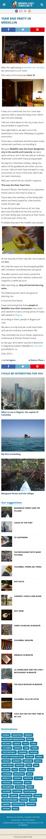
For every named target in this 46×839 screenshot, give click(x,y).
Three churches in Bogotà (27, 625)
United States (18, 804)
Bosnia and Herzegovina (13, 739)
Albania (6, 735)
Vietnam (6, 809)
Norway (17, 778)
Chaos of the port (23, 522)
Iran (36, 765)
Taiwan (37, 796)
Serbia (30, 787)
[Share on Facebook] (8, 29)
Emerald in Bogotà (23, 655)
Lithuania (7, 774)
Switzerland (25, 796)
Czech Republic (9, 752)
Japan (22, 770)
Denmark (22, 752)
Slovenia (17, 791)
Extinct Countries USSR (13, 757)
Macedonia (19, 774)
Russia (27, 783)
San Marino (8, 787)
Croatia (17, 748)
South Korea (29, 791)
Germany (16, 761)
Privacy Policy (15, 820)
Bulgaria (6, 744)
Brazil (29, 739)
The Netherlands (10, 800)
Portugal (7, 783)
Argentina (17, 735)
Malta (29, 774)
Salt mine (19, 611)
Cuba (26, 748)
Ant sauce (19, 581)
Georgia (6, 761)
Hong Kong (8, 765)
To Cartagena (21, 537)
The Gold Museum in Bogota (28, 684)
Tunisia (23, 800)
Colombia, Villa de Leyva (26, 699)
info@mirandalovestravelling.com (14, 823)
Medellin (28, 67)
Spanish (29, 11)
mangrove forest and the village (17, 493)
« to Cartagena (8, 360)
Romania (18, 783)
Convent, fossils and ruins (27, 596)
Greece (38, 761)
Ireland (6, 770)
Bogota (18, 315)
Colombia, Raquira (23, 640)
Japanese (25, 11)
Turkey (33, 800)
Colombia (39, 67)
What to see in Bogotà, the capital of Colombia (19, 413)
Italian (20, 11)
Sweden (13, 796)
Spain (5, 796)
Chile (25, 744)
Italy (15, 770)
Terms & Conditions (28, 820)
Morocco (7, 778)
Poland (38, 778)
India (29, 765)
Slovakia (6, 791)
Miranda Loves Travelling (15, 817)
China (33, 744)
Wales (15, 809)
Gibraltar (28, 761)
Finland (29, 757)
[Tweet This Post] (23, 29)
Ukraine (6, 804)
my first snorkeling (10, 454)
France (39, 757)
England (33, 752)
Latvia (30, 770)
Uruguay (31, 804)
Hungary (19, 765)
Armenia (28, 735)
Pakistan (28, 778)
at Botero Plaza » (36, 360)
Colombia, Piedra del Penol (28, 567)
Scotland (20, 787)
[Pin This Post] (37, 29)
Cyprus (34, 748)
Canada (17, 744)
